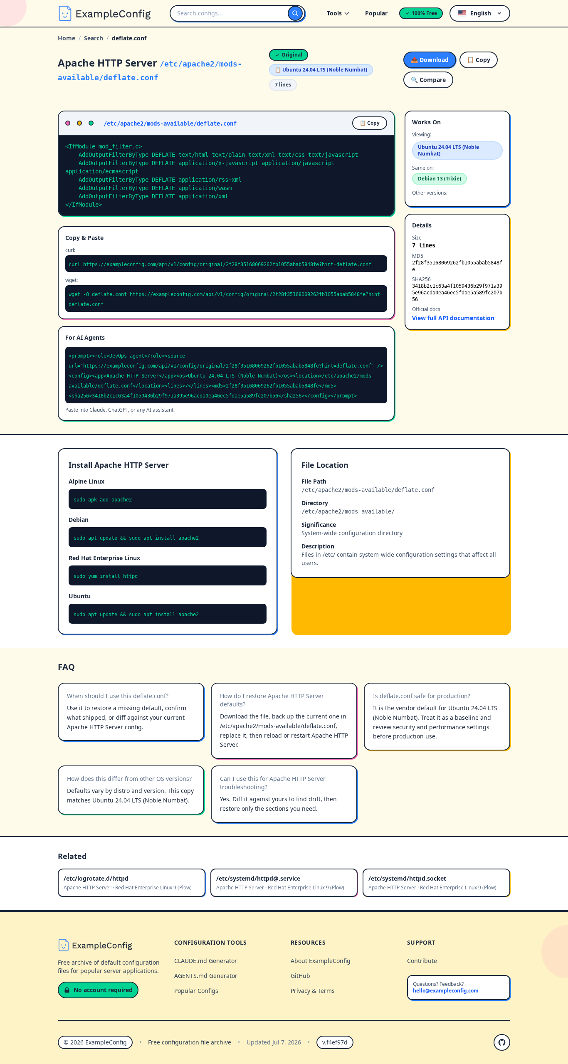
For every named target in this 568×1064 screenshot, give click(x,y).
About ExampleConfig (321, 961)
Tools (334, 13)
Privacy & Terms (313, 991)
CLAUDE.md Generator (205, 961)
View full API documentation (453, 318)
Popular (376, 13)
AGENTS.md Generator (205, 976)
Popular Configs (196, 991)
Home (66, 38)
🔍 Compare (428, 80)
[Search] (295, 13)
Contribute (422, 961)
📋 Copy (478, 60)
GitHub (300, 976)
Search (93, 38)
